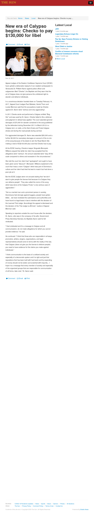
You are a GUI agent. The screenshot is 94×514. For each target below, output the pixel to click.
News (27, 18)
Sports (43, 504)
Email (21, 44)
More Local (61, 59)
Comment (11, 44)
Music (49, 504)
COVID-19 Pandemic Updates (24, 504)
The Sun (17, 506)
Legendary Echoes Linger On (66, 34)
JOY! (57, 29)
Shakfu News (84, 509)
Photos (62, 504)
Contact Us (59, 506)
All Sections (70, 504)
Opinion (55, 504)
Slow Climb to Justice (63, 46)
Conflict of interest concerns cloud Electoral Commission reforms (69, 52)
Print (28, 44)
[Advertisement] (29, 388)
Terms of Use (49, 506)
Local (33, 18)
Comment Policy (38, 506)
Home (20, 18)
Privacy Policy (26, 506)
